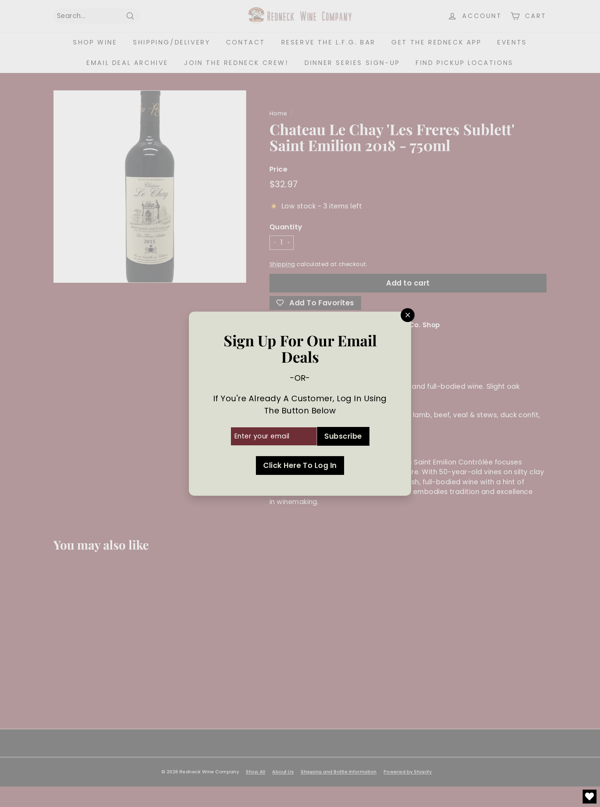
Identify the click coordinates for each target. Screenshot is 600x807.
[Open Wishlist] (590, 797)
